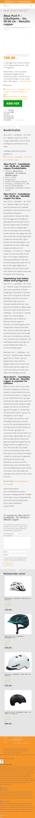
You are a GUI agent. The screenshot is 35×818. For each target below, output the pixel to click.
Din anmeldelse (8, 535)
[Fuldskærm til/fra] (2, 815)
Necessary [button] (3, 786)
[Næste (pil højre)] (2, 817)
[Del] (4, 815)
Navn (5, 552)
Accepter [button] (23, 756)
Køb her (12, 103)
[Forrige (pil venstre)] (0, 817)
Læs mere (4, 756)
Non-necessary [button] (4, 799)
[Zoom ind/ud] (0, 815)
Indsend (8, 564)
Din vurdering (7, 533)
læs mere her (25, 81)
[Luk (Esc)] (5, 815)
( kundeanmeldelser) (19, 120)
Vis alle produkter (8, 740)
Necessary (5, 788)
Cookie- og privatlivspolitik (11, 745)
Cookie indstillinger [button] (14, 756)
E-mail (6, 555)
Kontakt (6, 742)
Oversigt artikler (17, 737)
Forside (5, 737)
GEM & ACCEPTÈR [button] (5, 813)
